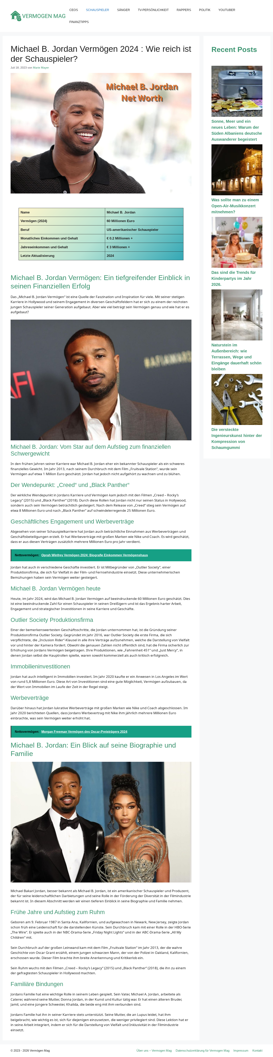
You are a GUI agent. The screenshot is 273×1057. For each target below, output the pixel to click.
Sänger (123, 10)
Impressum (240, 1050)
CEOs (73, 10)
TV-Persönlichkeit (153, 10)
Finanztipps (79, 22)
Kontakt (257, 1050)
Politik (204, 10)
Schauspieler (97, 10)
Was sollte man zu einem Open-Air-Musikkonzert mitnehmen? (235, 206)
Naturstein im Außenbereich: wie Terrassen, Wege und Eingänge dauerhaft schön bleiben (236, 357)
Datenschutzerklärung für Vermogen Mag (202, 1050)
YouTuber (226, 10)
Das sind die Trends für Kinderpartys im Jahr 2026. (233, 278)
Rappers (184, 10)
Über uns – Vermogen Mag (154, 1050)
